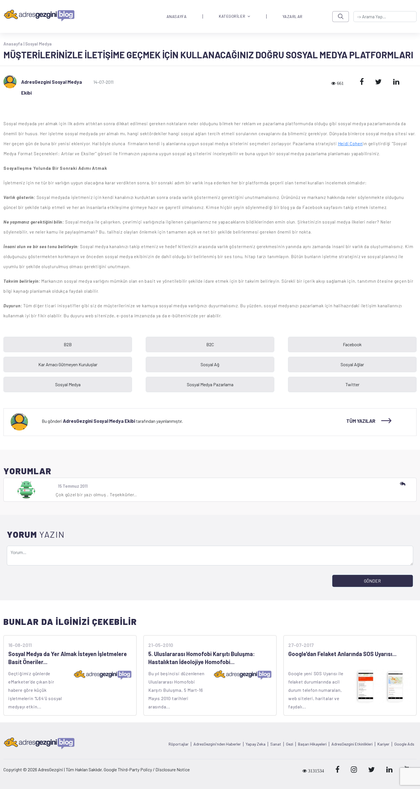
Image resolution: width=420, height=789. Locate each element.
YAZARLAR (293, 16)
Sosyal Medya (38, 43)
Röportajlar (179, 744)
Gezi (289, 744)
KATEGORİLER (232, 16)
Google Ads (404, 744)
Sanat (275, 744)
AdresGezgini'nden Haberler (217, 744)
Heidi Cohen (350, 143)
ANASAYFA (177, 16)
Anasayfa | (14, 43)
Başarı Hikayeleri (312, 744)
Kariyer (383, 744)
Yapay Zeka (255, 744)
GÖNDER (372, 580)
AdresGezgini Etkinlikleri (352, 744)
